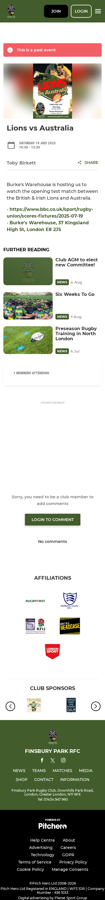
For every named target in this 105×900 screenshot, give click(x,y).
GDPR (68, 854)
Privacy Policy (73, 862)
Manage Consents (70, 869)
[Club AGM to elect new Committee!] (28, 271)
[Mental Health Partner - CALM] (71, 706)
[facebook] (42, 761)
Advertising (41, 847)
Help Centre (42, 840)
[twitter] (52, 761)
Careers (68, 847)
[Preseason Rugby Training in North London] (28, 340)
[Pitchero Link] (53, 827)
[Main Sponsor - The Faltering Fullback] (34, 706)
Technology (42, 854)
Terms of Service (35, 862)
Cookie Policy (30, 869)
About (69, 840)
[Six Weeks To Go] (28, 306)
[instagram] (63, 761)
